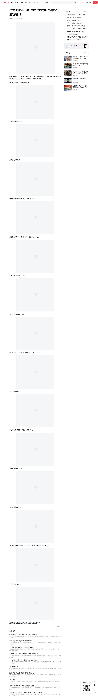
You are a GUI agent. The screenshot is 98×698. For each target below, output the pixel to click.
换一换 (87, 12)
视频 (26, 2)
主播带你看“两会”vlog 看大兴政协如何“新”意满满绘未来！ (80, 87)
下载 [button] (94, 691)
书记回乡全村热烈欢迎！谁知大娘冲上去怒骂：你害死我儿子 (80, 72)
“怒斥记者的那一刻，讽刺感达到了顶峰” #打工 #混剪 (80, 57)
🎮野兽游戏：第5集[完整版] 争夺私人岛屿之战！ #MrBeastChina (80, 64)
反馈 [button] (95, 686)
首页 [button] (95, 681)
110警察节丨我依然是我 (79, 78)
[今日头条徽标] (5, 2)
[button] (12, 2)
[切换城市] (22, 2)
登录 (95, 2)
